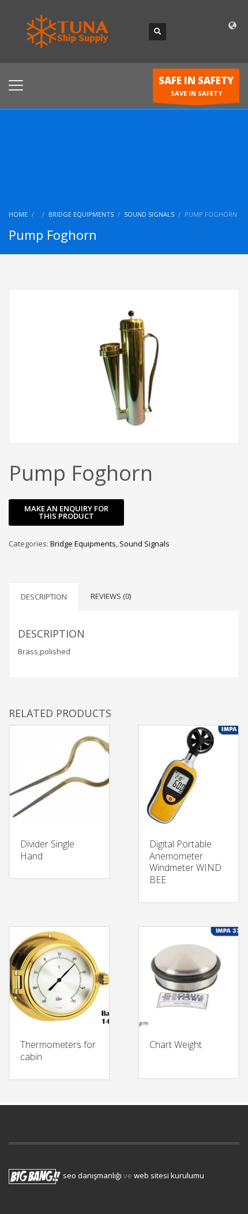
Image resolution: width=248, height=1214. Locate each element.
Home (18, 214)
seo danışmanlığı (92, 1175)
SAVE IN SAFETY (196, 85)
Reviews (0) (111, 596)
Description (44, 596)
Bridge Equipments (81, 214)
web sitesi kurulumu (169, 1175)
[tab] (44, 596)
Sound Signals (149, 214)
